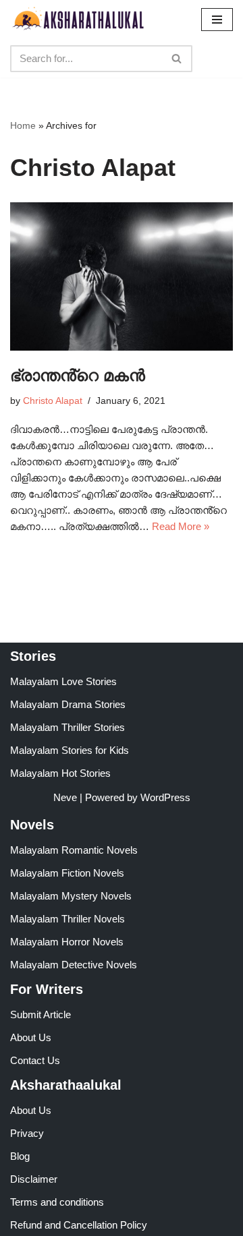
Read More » (180, 526)
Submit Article (40, 1014)
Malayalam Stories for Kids (69, 750)
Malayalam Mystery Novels (71, 896)
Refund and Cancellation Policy (78, 1225)
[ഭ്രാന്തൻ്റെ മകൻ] (121, 276)
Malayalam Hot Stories (60, 773)
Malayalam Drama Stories (68, 704)
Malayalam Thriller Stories (67, 727)
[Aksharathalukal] (77, 20)
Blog (20, 1156)
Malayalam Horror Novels (67, 941)
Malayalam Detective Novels (73, 964)
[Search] (177, 58)
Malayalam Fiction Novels (67, 873)
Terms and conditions (57, 1202)
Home (23, 125)
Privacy (27, 1133)
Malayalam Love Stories (63, 681)
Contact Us (35, 1060)
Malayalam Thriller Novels (67, 918)
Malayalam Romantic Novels (74, 850)
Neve (65, 797)
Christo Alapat (52, 401)
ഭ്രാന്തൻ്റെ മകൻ (77, 375)
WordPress (165, 797)
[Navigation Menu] (217, 19)
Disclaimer (33, 1179)
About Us (30, 1037)
